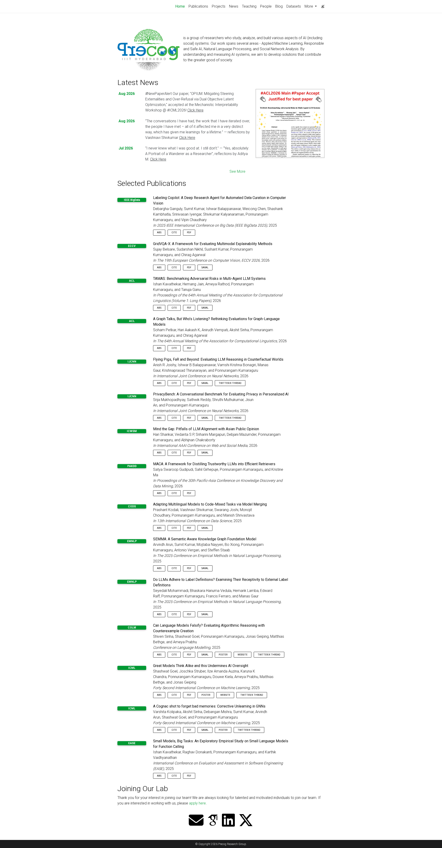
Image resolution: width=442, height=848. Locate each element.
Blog (279, 6)
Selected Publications (151, 183)
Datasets (293, 6)
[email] (196, 820)
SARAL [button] (205, 267)
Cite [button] (174, 232)
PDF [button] (189, 232)
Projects (218, 6)
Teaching (249, 6)
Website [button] (242, 654)
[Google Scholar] (212, 820)
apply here (197, 803)
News (233, 6)
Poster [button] (223, 654)
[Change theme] (322, 5)
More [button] (309, 6)
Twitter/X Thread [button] (230, 383)
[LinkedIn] (228, 820)
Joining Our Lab (142, 788)
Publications (198, 6)
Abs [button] (159, 232)
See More (237, 171)
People (266, 6)
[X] (245, 820)
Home (181, 6)
